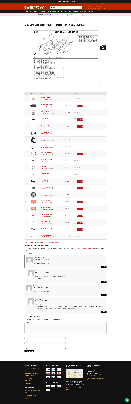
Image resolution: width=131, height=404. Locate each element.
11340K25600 (44, 106)
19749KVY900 (44, 154)
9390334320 (44, 216)
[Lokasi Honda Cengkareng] (74, 378)
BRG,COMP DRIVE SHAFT (48, 187)
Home (26, 20)
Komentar (27, 322)
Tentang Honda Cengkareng (31, 399)
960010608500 (45, 237)
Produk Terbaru (67, 11)
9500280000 (44, 223)
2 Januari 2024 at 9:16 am (42, 272)
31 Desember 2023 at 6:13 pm (41, 259)
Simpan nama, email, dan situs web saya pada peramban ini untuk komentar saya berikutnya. (48, 348)
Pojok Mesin (27, 380)
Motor (30, 11)
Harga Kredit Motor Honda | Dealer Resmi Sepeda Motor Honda (34, 7)
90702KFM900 (45, 175)
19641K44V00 (44, 133)
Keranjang (104, 3)
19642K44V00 (44, 140)
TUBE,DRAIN (44, 118)
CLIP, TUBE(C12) (45, 221)
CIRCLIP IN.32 (44, 166)
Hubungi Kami (28, 394)
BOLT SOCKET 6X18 (46, 159)
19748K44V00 (44, 147)
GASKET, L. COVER (46, 125)
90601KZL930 (44, 168)
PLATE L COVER (45, 111)
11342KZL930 (44, 113)
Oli (61, 11)
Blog (25, 370)
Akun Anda (98, 3)
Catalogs (31, 20)
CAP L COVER (44, 139)
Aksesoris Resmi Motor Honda (32, 368)
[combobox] (65, 7)
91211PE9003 (44, 209)
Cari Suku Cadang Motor (44, 14)
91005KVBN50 (44, 188)
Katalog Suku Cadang (30, 377)
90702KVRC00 (45, 182)
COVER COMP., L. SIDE (47, 104)
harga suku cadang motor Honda (82, 248)
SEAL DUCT (44, 146)
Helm (58, 11)
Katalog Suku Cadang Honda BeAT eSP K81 (45, 20)
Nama (26, 336)
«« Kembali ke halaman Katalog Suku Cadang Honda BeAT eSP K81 (41, 242)
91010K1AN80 (44, 195)
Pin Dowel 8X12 (45, 180)
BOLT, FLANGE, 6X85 (46, 235)
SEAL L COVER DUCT (46, 152)
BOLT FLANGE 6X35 (46, 228)
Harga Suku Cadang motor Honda (33, 375)
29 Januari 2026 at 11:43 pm (40, 287)
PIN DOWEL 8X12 (45, 173)
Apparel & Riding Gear (51, 11)
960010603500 (45, 230)
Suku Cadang (42, 11)
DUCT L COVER (45, 132)
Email (26, 341)
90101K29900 (44, 161)
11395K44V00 (44, 127)
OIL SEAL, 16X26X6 (46, 201)
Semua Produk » (83, 11)
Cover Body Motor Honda (31, 373)
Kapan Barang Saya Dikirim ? (31, 395)
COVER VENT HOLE (46, 97)
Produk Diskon (75, 11)
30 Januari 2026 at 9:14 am (42, 301)
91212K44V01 (44, 202)
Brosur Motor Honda (29, 372)
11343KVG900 (44, 120)
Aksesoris (35, 11)
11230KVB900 (44, 99)
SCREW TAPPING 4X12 (47, 214)
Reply (104, 266)
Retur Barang (27, 397)
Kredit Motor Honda (29, 378)
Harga (26, 11)
